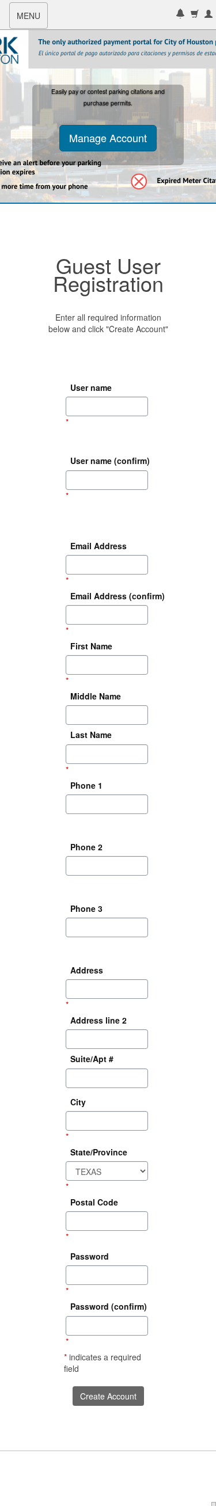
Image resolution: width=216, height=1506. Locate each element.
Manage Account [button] (108, 137)
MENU (32, 19)
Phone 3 (86, 908)
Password (89, 1256)
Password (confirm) (108, 1307)
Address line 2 (98, 1020)
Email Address (98, 546)
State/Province (98, 1152)
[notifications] (180, 15)
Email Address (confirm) (110, 596)
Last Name (91, 735)
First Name (91, 646)
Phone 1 (86, 785)
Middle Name (95, 696)
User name (91, 387)
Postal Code (94, 1202)
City (78, 1102)
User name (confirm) (110, 461)
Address (86, 970)
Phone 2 (86, 847)
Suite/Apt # (91, 1059)
